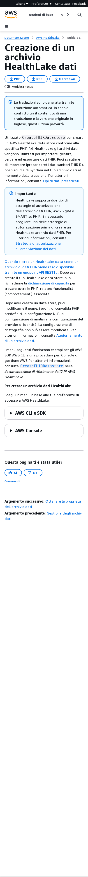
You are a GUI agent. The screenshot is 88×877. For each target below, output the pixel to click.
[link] (75, 37)
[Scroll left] (25, 14)
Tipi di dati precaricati (60, 181)
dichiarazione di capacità (48, 283)
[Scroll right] (67, 14)
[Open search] (79, 14)
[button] (27, 413)
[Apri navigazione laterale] (7, 26)
